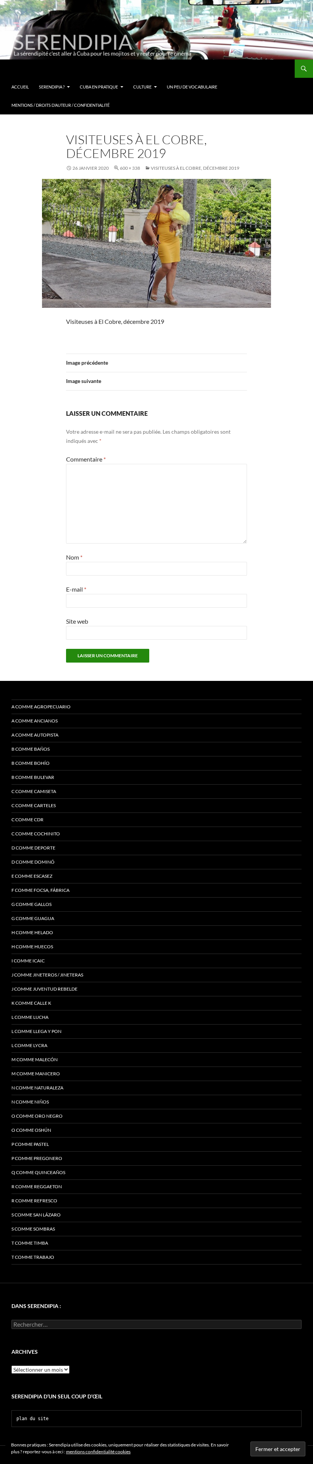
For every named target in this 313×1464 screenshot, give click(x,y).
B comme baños (30, 749)
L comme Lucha (29, 1017)
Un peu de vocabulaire (192, 86)
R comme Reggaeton (36, 1186)
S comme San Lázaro (36, 1215)
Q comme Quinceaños (38, 1172)
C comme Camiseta (33, 791)
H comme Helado (32, 932)
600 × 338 (130, 168)
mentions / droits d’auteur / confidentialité (60, 105)
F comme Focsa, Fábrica (40, 890)
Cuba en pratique (99, 86)
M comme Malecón (34, 1059)
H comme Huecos (32, 946)
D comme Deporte (33, 848)
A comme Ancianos (34, 721)
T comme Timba (29, 1243)
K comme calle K (31, 1003)
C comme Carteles (33, 805)
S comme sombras (33, 1229)
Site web (77, 621)
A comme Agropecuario (41, 706)
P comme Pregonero (36, 1158)
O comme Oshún (31, 1130)
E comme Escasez (31, 876)
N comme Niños (30, 1102)
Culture (142, 86)
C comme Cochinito (35, 834)
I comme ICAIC (28, 961)
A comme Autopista (34, 735)
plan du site (32, 1418)
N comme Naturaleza (37, 1088)
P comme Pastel (30, 1144)
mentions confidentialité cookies (98, 1451)
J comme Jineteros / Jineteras (47, 975)
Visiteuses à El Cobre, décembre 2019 (195, 168)
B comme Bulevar (32, 777)
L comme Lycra (29, 1045)
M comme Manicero (35, 1073)
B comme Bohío (30, 763)
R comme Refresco (34, 1200)
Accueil (20, 86)
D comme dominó (33, 862)
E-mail (76, 589)
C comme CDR (27, 819)
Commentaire (86, 459)
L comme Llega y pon (36, 1031)
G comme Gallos (31, 904)
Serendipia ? (52, 86)
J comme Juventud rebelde (44, 989)
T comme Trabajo (32, 1257)
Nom (74, 557)
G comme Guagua (32, 918)
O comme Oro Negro (37, 1116)
